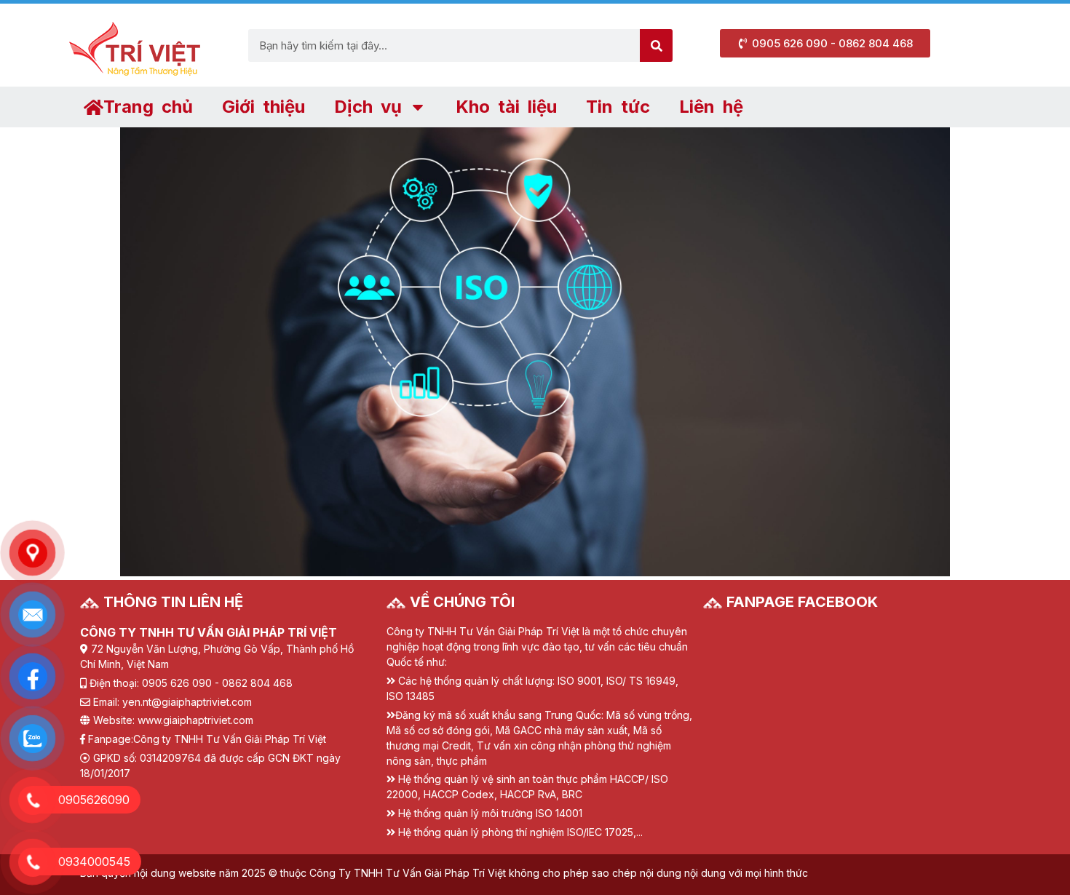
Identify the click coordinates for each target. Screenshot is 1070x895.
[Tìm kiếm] (656, 45)
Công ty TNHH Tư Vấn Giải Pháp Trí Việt (229, 739)
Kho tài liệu (506, 106)
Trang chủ (148, 106)
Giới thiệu (263, 106)
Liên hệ (711, 106)
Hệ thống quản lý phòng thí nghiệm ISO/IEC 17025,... (520, 832)
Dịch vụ (368, 106)
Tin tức (618, 106)
